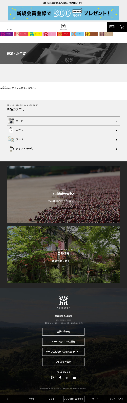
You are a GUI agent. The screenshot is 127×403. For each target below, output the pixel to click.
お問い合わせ (63, 331)
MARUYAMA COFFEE (63, 27)
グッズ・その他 (116, 399)
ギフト (32, 399)
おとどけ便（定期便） (74, 399)
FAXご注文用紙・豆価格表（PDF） (63, 351)
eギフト (52, 399)
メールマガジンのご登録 (63, 341)
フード (95, 399)
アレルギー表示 (63, 361)
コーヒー (11, 399)
